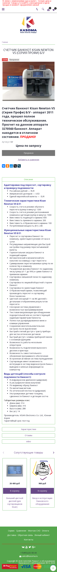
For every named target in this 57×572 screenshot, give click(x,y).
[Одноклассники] (7, 166)
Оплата (45, 530)
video (28, 441)
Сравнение (21, 530)
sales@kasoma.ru (30, 556)
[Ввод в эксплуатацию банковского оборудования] (42, 470)
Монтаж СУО (34, 530)
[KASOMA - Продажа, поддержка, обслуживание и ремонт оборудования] (28, 24)
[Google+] (33, 547)
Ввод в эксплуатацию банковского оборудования (42, 501)
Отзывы (28, 435)
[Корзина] (54, 9)
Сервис (11, 530)
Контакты (28, 539)
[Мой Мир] (11, 166)
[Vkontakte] (23, 547)
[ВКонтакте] (3, 166)
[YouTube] (26, 547)
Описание (28, 179)
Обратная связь (25, 535)
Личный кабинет (42, 535)
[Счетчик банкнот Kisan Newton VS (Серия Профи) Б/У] (28, 81)
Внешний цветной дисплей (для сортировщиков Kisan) (14, 502)
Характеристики (28, 429)
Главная (5, 42)
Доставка (11, 535)
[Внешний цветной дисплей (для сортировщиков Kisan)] (15, 470)
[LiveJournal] (19, 166)
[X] (15, 166)
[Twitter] (30, 547)
